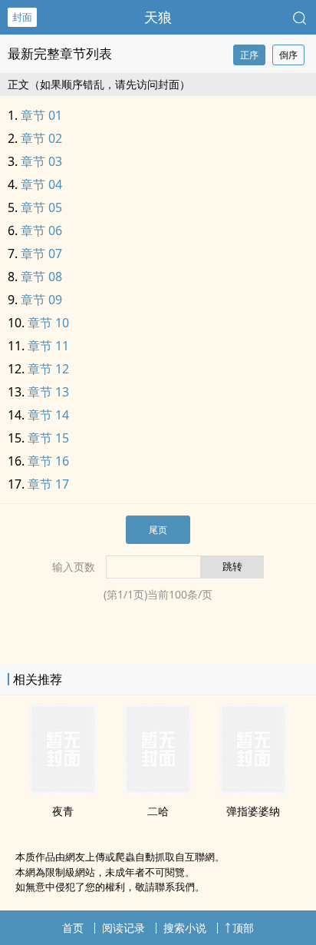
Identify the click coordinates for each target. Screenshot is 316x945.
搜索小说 (184, 927)
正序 (249, 54)
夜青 (63, 811)
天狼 (158, 17)
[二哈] (158, 790)
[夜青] (62, 790)
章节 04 (41, 184)
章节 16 (48, 461)
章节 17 (48, 484)
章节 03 (41, 161)
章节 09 (41, 299)
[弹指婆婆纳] (253, 790)
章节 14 (48, 414)
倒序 (288, 54)
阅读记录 (123, 927)
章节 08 (41, 276)
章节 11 (48, 345)
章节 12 (48, 368)
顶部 (243, 927)
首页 (73, 927)
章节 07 (41, 253)
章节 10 (48, 322)
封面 (22, 17)
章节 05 (41, 207)
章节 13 (48, 391)
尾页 (158, 529)
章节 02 (41, 138)
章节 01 (41, 115)
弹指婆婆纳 (253, 811)
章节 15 (48, 437)
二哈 (158, 811)
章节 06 (41, 230)
